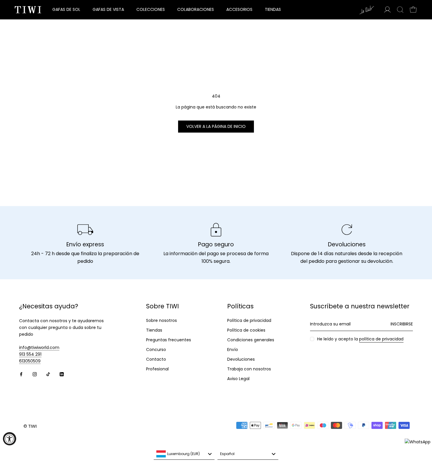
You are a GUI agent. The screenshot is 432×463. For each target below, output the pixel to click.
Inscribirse (402, 324)
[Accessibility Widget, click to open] (9, 438)
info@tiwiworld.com (39, 347)
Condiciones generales (250, 340)
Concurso (156, 349)
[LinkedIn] (62, 374)
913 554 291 (30, 354)
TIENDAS (273, 9)
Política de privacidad (249, 320)
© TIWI (30, 426)
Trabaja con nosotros (249, 369)
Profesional (157, 369)
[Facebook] (21, 374)
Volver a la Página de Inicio (216, 126)
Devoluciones (241, 359)
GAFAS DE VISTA (108, 9)
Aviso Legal (238, 379)
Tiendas (154, 330)
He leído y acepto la (360, 339)
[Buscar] (400, 10)
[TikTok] (48, 374)
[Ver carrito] (413, 10)
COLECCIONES (150, 9)
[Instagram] (35, 374)
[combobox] (184, 454)
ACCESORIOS (239, 9)
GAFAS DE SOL (66, 9)
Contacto (156, 359)
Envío (232, 349)
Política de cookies (246, 330)
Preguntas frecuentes (168, 340)
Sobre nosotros (161, 320)
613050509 (30, 361)
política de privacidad (381, 339)
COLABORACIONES (195, 9)
